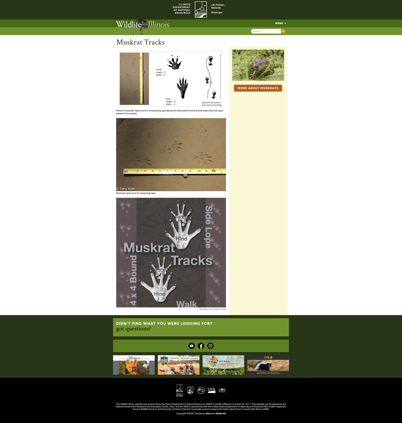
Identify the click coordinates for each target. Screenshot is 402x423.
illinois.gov (217, 12)
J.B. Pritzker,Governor (218, 6)
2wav (208, 413)
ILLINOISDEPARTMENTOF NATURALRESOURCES (181, 8)
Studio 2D (221, 413)
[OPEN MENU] (285, 23)
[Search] (283, 31)
